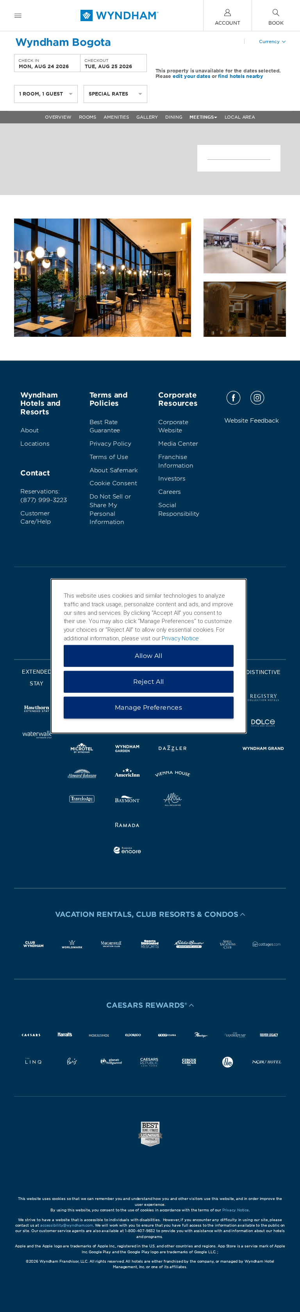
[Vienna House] (172, 775)
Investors (172, 478)
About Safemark (113, 470)
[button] (150, 914)
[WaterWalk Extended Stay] (36, 736)
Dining (173, 117)
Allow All (148, 655)
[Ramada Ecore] (127, 851)
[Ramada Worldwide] (127, 826)
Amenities (116, 117)
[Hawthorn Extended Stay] (36, 710)
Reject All (148, 681)
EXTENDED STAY (37, 678)
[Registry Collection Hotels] (263, 699)
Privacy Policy (110, 443)
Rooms (87, 117)
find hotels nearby (240, 76)
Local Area (240, 117)
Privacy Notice (235, 1210)
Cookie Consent (113, 483)
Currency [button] (269, 41)
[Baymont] (127, 801)
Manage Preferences (148, 707)
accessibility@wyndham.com (66, 1225)
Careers (169, 491)
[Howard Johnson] (82, 775)
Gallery (147, 117)
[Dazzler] (172, 750)
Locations (35, 443)
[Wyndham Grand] (263, 750)
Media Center (178, 443)
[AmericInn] (127, 775)
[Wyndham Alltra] (172, 801)
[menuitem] (18, 15)
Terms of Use (108, 457)
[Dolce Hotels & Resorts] (263, 724)
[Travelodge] (82, 801)
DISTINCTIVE (263, 672)
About (29, 430)
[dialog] (148, 656)
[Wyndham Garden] (127, 750)
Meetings (201, 117)
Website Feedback (251, 420)
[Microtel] (82, 750)
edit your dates (191, 76)
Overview (58, 117)
